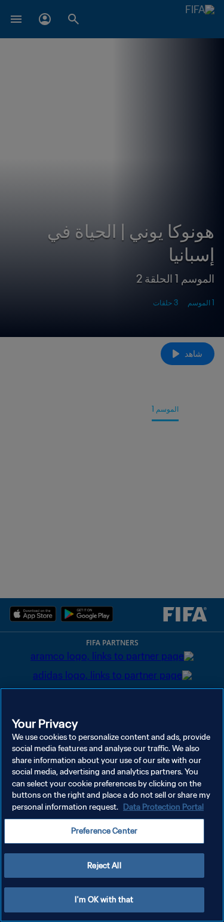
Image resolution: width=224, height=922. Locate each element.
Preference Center (104, 831)
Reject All (104, 865)
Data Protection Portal (163, 807)
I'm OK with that (104, 900)
